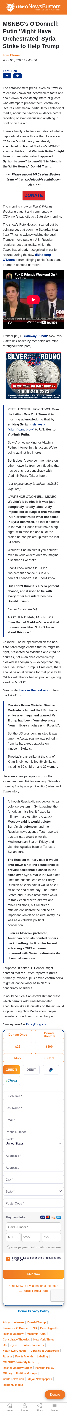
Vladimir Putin (36, 1333)
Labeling (42, 1356)
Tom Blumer (12, 55)
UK (5, 1345)
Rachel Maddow (13, 1333)
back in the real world (35, 690)
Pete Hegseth (49, 1328)
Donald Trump (36, 1322)
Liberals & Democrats (45, 1350)
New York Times (43, 1339)
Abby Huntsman (13, 1322)
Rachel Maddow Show (17, 1367)
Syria (13, 1345)
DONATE (33, 195)
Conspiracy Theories (16, 1339)
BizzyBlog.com (37, 1024)
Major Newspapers (40, 1379)
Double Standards (32, 1345)
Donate (55, 1394)
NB (35, 1328)
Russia (7, 1356)
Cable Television (13, 1379)
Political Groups (26, 1373)
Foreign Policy (44, 1367)
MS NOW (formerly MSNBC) (21, 1362)
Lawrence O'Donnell (16, 1328)
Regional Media (13, 1384)
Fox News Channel (15, 1350)
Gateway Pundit (35, 336)
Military (7, 1373)
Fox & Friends (24, 1356)
